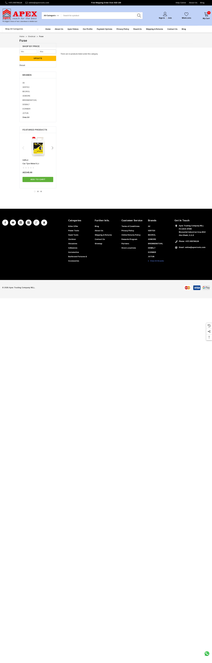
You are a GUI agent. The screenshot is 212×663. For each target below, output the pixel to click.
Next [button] (52, 148)
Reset (22, 65)
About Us (193, 3)
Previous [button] (23, 148)
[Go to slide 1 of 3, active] (34, 191)
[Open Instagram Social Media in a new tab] (21, 223)
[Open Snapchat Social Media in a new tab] (44, 223)
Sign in (162, 18)
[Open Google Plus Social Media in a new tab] (36, 223)
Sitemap (98, 244)
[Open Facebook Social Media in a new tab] (5, 223)
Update (38, 58)
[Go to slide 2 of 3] (38, 191)
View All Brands (157, 261)
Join (170, 18)
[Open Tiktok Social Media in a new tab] (29, 223)
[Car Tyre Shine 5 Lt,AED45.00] (37, 147)
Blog (202, 3)
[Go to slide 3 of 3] (41, 191)
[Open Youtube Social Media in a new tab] (13, 223)
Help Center (181, 3)
